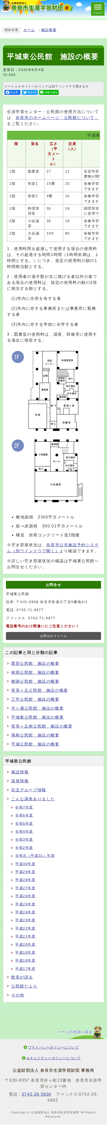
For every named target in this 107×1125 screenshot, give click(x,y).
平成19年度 (25, 952)
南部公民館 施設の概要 (35, 672)
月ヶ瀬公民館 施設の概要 (37, 708)
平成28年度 (25, 880)
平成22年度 (25, 928)
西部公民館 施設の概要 (35, 663)
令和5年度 (24, 823)
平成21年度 (25, 936)
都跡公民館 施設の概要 (35, 681)
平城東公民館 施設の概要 (37, 717)
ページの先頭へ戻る (75, 1032)
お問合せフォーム (53, 635)
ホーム (29, 30)
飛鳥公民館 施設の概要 (35, 735)
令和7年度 (24, 807)
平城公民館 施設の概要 (35, 744)
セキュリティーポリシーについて (53, 1058)
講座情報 (20, 781)
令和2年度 (24, 848)
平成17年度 (25, 969)
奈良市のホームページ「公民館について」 (57, 118)
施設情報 (20, 772)
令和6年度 (24, 815)
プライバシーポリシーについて (53, 1047)
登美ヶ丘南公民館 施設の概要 (41, 726)
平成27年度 (25, 888)
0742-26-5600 (37, 1094)
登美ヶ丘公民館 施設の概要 (39, 690)
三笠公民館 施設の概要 (35, 699)
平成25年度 (25, 904)
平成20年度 (25, 944)
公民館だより (24, 986)
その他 (17, 995)
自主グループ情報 (28, 790)
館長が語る (22, 977)
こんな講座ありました (33, 799)
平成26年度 (25, 896)
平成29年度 (25, 872)
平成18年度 (25, 960)
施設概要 (48, 30)
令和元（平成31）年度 (35, 856)
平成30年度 (25, 864)
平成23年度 (25, 920)
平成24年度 (25, 912)
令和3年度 (24, 839)
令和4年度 (24, 831)
